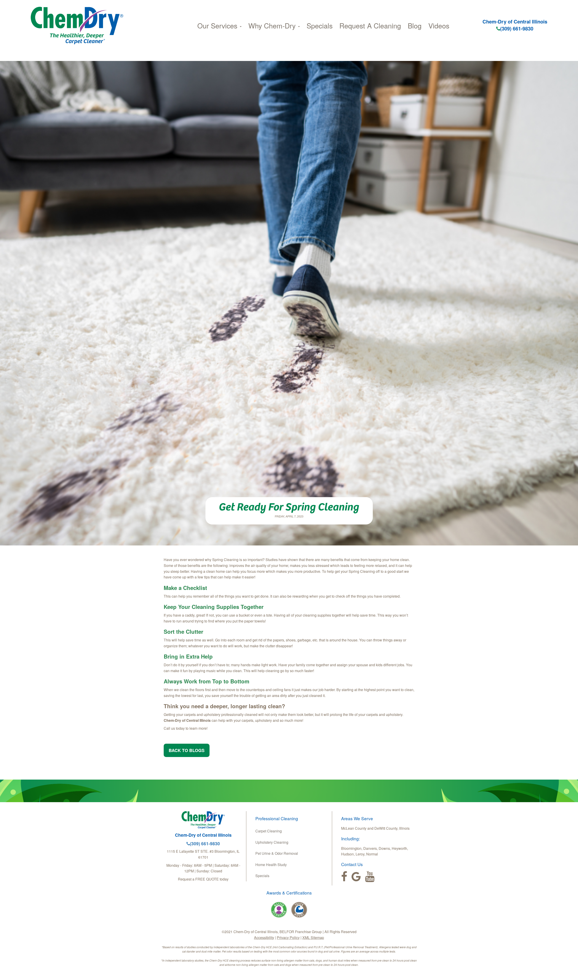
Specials (320, 25)
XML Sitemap (313, 937)
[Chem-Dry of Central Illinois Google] (356, 876)
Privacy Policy (288, 937)
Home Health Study (271, 864)
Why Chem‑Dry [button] (273, 25)
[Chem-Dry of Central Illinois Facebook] (344, 876)
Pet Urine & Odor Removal (276, 853)
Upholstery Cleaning (271, 842)
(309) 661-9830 (516, 28)
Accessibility (264, 937)
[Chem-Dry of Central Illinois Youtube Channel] (369, 876)
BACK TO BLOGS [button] (187, 750)
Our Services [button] (218, 25)
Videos (438, 25)
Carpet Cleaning (268, 831)
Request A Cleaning (370, 25)
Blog (415, 25)
